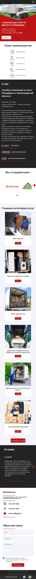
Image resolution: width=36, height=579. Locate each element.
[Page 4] (19, 481)
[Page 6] (23, 481)
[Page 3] (16, 481)
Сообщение (8, 544)
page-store (25, 573)
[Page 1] (16, 195)
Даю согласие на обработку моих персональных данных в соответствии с (17, 559)
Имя (6, 532)
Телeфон (7, 538)
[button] (1, 185)
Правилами (9, 561)
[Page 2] (19, 195)
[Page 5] (21, 481)
